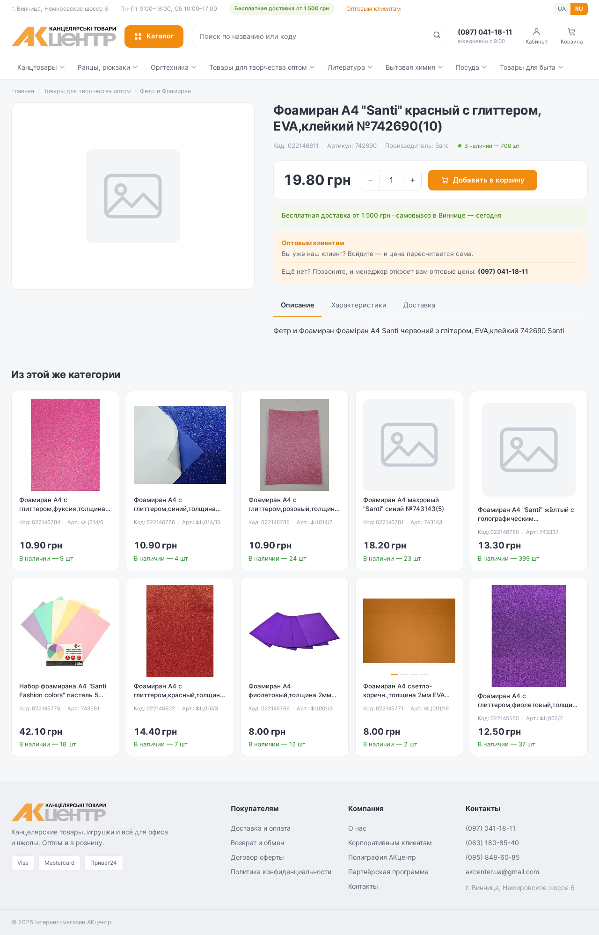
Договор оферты (257, 857)
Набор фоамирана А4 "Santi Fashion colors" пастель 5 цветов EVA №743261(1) (62, 695)
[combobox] (308, 36)
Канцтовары (37, 67)
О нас (357, 828)
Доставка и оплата (261, 828)
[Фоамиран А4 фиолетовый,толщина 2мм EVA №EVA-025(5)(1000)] (294, 631)
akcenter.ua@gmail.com (502, 872)
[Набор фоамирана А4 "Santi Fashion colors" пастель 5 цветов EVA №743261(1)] (65, 631)
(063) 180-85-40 (492, 843)
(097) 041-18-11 (503, 271)
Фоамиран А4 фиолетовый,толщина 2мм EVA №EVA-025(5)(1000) (289, 695)
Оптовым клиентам (373, 8)
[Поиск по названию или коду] (437, 36)
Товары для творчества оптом (258, 67)
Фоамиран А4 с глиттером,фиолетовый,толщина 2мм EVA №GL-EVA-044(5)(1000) (529, 704)
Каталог (160, 36)
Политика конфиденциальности (281, 872)
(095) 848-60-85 (493, 857)
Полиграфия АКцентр (382, 857)
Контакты (363, 886)
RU (579, 8)
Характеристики (359, 305)
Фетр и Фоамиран (165, 91)
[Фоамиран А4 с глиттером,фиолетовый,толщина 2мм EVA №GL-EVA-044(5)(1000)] (529, 636)
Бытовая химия (410, 67)
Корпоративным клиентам (390, 843)
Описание (297, 305)
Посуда (467, 67)
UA (562, 8)
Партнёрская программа (388, 872)
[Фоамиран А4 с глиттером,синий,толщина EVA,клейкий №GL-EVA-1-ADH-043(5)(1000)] (180, 445)
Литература (346, 67)
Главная (22, 91)
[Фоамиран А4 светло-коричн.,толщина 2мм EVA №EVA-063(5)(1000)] (409, 631)
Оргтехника (170, 67)
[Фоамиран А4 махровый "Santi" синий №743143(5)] (409, 445)
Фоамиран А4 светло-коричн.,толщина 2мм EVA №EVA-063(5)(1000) (404, 695)
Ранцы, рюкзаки (104, 67)
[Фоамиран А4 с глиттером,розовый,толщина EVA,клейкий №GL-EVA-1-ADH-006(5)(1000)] (294, 445)
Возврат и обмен (257, 843)
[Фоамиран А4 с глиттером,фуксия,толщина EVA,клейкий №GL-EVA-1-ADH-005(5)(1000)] (65, 445)
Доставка (419, 305)
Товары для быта (527, 67)
